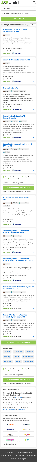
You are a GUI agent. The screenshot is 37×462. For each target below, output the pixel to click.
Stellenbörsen (31, 455)
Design (6, 25)
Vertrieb (16, 356)
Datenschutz (8, 452)
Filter (32, 24)
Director (7, 351)
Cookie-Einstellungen (18, 459)
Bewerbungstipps (7, 455)
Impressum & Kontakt (25, 452)
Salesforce (7, 361)
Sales (18, 361)
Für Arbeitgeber (20, 455)
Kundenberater (28, 356)
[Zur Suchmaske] (34, 2)
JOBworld (18, 397)
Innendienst (29, 361)
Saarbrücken (21, 25)
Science (30, 351)
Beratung (7, 356)
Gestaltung (18, 351)
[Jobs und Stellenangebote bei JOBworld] (10, 2)
